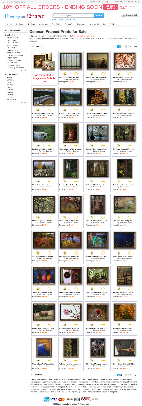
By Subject (20, 24)
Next (135, 46)
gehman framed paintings (102, 379)
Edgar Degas (12, 58)
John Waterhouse (13, 65)
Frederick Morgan (13, 43)
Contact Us (128, 2)
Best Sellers (56, 24)
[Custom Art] (44, 70)
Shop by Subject (11, 75)
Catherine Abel (12, 50)
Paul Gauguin (12, 48)
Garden (10, 92)
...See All (22, 70)
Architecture (11, 100)
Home (92, 2)
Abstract (10, 77)
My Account (103, 2)
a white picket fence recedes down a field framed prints (70, 389)
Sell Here (113, 24)
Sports (9, 97)
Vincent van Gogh (14, 63)
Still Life (10, 95)
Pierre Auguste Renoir (15, 68)
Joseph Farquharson (15, 55)
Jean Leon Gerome (14, 60)
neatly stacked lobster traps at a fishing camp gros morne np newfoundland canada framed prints (81, 392)
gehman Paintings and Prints (59, 36)
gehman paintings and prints (52, 379)
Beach (9, 87)
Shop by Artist (10, 35)
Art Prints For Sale (24, 15)
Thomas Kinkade (13, 53)
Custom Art (118, 2)
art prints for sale (36, 36)
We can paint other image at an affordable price (44, 78)
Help (137, 2)
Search (99, 15)
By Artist (9, 24)
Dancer (10, 90)
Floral (9, 82)
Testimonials (81, 24)
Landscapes (11, 80)
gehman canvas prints (83, 379)
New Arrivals (43, 24)
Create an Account (18, 2)
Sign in (5, 2)
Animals (10, 85)
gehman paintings (119, 379)
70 (130, 46)
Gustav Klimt (12, 40)
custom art (131, 39)
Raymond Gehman (72, 79)
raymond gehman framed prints (93, 382)
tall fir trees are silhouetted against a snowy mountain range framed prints (93, 387)
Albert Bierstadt (13, 45)
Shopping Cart (131, 15)
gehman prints (69, 379)
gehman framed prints (72, 382)
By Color (31, 24)
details (122, 7)
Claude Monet (12, 38)
